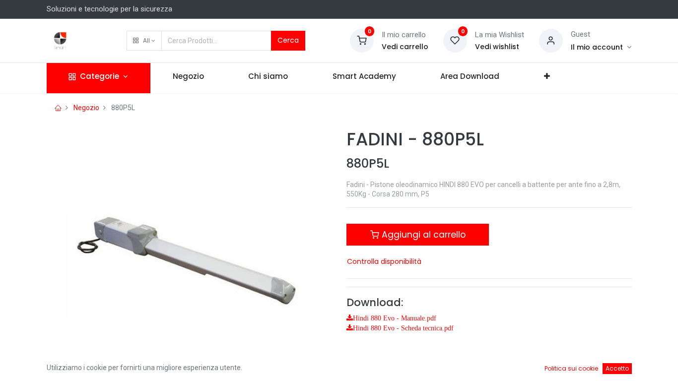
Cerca (288, 40)
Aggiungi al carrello (422, 235)
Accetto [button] (617, 368)
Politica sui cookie (571, 368)
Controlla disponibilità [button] (384, 261)
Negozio (86, 108)
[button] (144, 41)
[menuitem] (188, 78)
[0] (362, 40)
